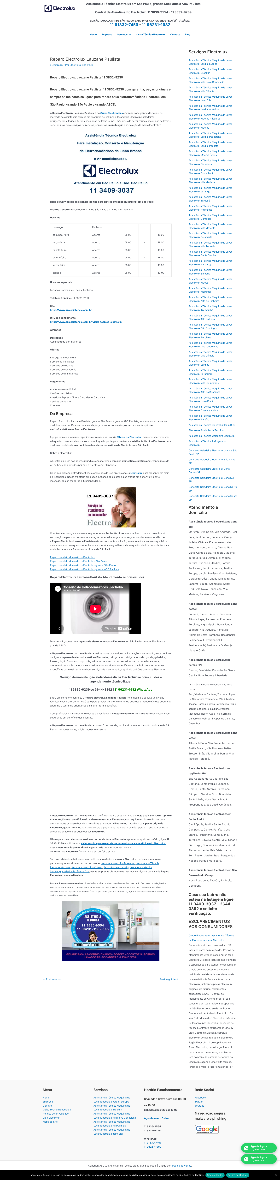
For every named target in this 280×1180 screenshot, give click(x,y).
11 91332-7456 (124, 24)
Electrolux (57, 64)
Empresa (48, 1101)
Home (46, 1097)
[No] (276, 1175)
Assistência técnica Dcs (75, 871)
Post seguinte (169, 979)
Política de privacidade (56, 1113)
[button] (129, 34)
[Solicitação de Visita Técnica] (110, 931)
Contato (47, 1105)
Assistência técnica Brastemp (118, 863)
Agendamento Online (156, 1118)
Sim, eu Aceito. (215, 1175)
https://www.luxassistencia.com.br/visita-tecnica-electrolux (86, 321)
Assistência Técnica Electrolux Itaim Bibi (212, 425)
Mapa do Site (50, 1121)
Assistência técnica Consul (86, 867)
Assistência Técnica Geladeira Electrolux (212, 435)
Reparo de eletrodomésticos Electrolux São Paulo (78, 561)
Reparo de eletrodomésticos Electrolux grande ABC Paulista (84, 569)
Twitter (199, 1101)
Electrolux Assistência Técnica (206, 430)
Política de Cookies (238, 1175)
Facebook (200, 1097)
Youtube (199, 1105)
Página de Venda (181, 1165)
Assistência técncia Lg (116, 867)
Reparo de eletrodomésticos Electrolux (72, 557)
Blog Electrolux (51, 1117)
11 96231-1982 (156, 24)
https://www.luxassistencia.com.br (71, 310)
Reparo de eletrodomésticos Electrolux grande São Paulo (83, 565)
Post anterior (52, 979)
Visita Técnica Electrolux (57, 1109)
